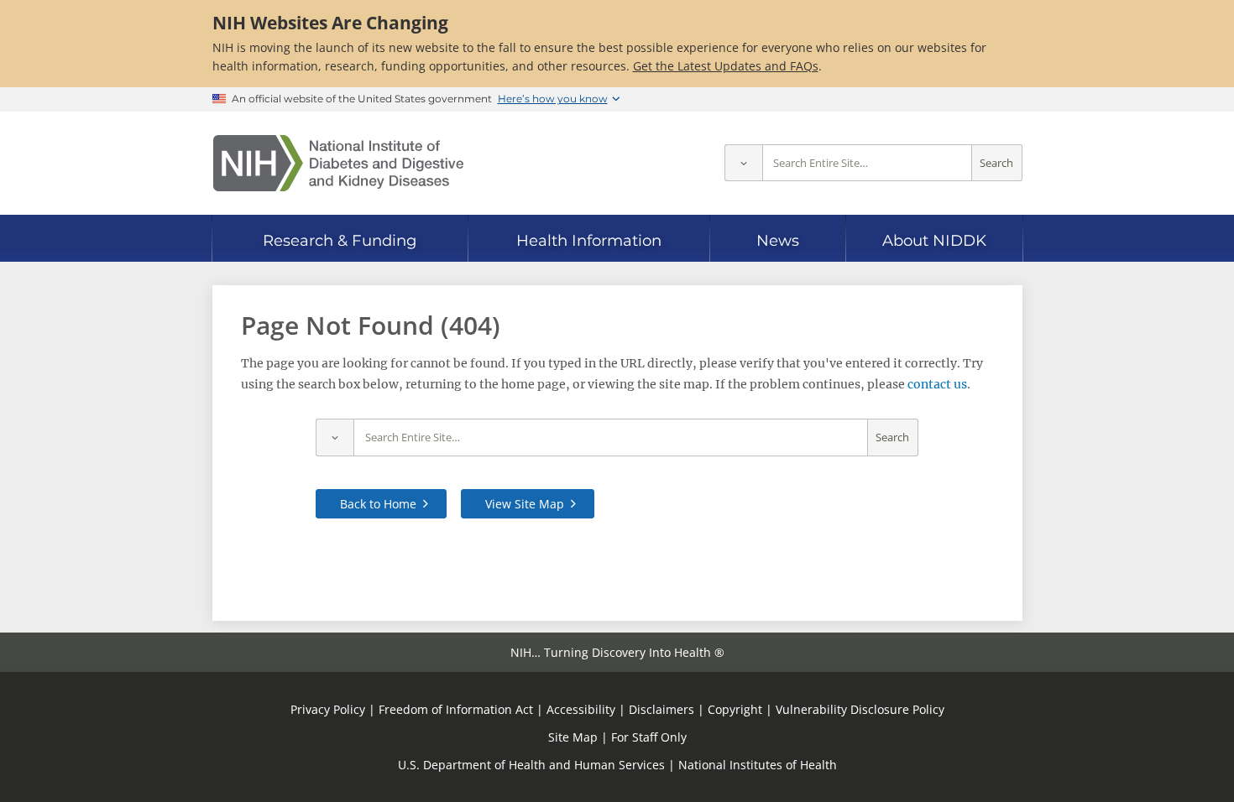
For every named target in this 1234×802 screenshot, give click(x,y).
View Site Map (524, 504)
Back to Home (378, 504)
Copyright (735, 709)
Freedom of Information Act (456, 709)
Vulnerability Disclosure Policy (860, 709)
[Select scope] (743, 163)
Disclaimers (661, 709)
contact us (937, 384)
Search (996, 163)
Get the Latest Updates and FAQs (725, 66)
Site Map (573, 737)
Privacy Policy (327, 709)
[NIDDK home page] (338, 163)
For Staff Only (649, 737)
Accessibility (580, 709)
